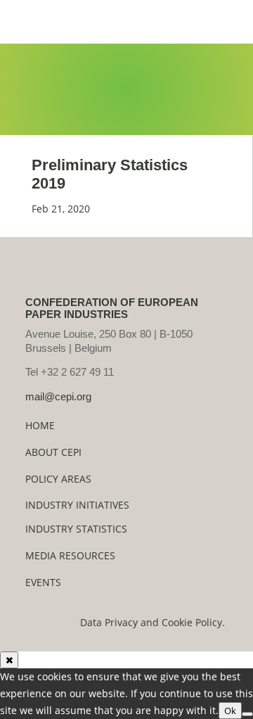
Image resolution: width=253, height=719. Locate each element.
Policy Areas (58, 478)
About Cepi (53, 452)
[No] (247, 714)
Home (40, 425)
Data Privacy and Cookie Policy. (152, 622)
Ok (230, 710)
